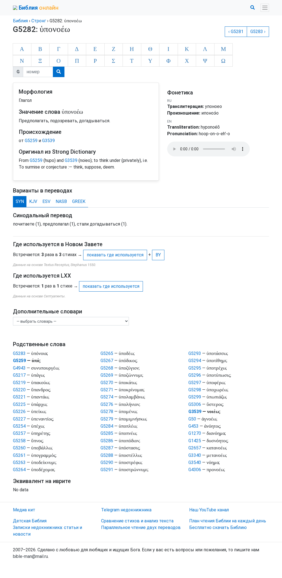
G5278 (107, 411)
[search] (58, 72)
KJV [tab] (33, 201)
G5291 (107, 469)
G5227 (19, 419)
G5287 (107, 448)
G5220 (19, 389)
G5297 (194, 382)
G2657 (194, 448)
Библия (20, 20)
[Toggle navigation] (265, 8)
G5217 (19, 375)
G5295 (194, 368)
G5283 (19, 353)
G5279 (107, 419)
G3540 (194, 462)
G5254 (19, 426)
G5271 (107, 389)
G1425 (194, 440)
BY (158, 254)
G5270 (107, 382)
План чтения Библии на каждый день (227, 520)
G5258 (19, 440)
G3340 (194, 455)
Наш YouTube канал (209, 509)
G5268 (107, 368)
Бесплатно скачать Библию (218, 527)
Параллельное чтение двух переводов (141, 527)
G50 (192, 419)
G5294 (194, 360)
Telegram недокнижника (126, 509)
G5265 (107, 353)
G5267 (107, 360)
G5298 (194, 389)
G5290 (107, 462)
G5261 (19, 455)
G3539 (48, 140)
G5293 (194, 353)
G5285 (107, 433)
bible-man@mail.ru (30, 556)
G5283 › (257, 31)
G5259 (31, 140)
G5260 (19, 448)
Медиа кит (24, 509)
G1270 (194, 433)
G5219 (19, 382)
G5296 (194, 375)
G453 (193, 426)
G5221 (19, 397)
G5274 (107, 397)
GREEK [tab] (78, 201)
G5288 (107, 455)
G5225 (19, 404)
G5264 (19, 469)
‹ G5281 (235, 31)
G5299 (194, 397)
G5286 (107, 440)
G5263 (19, 462)
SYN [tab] (20, 201)
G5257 (19, 433)
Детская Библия (30, 520)
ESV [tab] (46, 201)
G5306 (194, 404)
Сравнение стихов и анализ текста (137, 520)
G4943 (19, 368)
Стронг (38, 20)
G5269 (107, 375)
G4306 (194, 469)
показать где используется (115, 254)
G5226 (19, 411)
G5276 (107, 404)
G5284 (107, 426)
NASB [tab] (61, 201)
